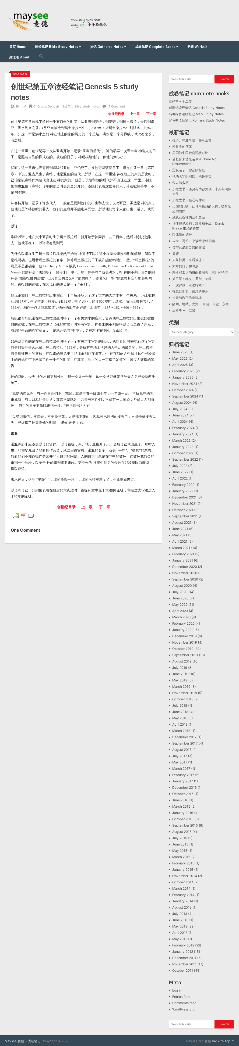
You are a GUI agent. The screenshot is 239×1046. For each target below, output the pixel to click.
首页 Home (17, 46)
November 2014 (184, 876)
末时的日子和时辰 (185, 266)
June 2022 (180, 472)
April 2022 (180, 478)
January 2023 (182, 447)
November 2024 (184, 384)
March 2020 (181, 617)
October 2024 (183, 390)
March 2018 (181, 731)
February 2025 (183, 371)
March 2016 (181, 806)
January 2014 (182, 901)
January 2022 (182, 491)
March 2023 (181, 440)
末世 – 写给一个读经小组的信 (193, 241)
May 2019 (179, 680)
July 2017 (179, 756)
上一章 (135, 113)
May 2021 (179, 535)
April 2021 (179, 541)
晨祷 (175, 253)
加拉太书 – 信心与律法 (188, 200)
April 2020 (180, 611)
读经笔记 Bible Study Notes (56, 46)
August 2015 (182, 832)
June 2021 (180, 529)
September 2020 (185, 579)
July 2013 (179, 914)
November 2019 (184, 642)
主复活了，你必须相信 (188, 170)
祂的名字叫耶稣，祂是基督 (191, 176)
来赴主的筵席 (182, 146)
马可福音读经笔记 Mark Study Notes (196, 114)
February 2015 (183, 863)
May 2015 (179, 851)
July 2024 (179, 409)
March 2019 (181, 686)
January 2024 (182, 434)
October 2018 (182, 699)
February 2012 (183, 945)
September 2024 (185, 396)
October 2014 (182, 882)
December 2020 (184, 567)
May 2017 (179, 762)
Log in (177, 990)
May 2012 (179, 939)
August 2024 (182, 403)
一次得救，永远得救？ (188, 285)
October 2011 (182, 970)
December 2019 (184, 636)
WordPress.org (183, 1009)
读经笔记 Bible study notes (80, 106)
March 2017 (181, 768)
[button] (41, 57)
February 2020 (183, 623)
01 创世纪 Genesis (46, 106)
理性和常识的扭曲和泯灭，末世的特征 (200, 272)
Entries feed (181, 997)
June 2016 (180, 800)
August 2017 (181, 750)
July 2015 (179, 838)
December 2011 (184, 958)
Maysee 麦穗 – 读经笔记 (23, 1041)
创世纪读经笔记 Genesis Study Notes (197, 108)
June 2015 (180, 844)
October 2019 (182, 649)
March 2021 (181, 548)
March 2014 (181, 888)
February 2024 (183, 428)
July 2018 (179, 705)
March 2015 (181, 857)
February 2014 (183, 895)
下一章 (151, 113)
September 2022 (185, 459)
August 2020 (182, 585)
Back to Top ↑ (223, 1041)
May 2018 (179, 718)
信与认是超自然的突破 (188, 247)
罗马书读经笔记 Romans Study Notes (197, 120)
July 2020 (179, 592)
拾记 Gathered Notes (106, 46)
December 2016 (184, 787)
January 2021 (182, 560)
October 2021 (182, 510)
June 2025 (180, 352)
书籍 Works (195, 46)
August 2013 (182, 907)
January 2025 (182, 377)
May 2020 (180, 604)
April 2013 (180, 933)
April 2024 (180, 421)
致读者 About (19, 57)
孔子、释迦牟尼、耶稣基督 (191, 140)
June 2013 (180, 920)
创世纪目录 (116, 113)
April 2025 (180, 365)
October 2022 (182, 453)
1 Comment (117, 106)
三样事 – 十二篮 (180, 101)
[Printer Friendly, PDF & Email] (23, 515)
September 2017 (185, 743)
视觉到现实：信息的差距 (190, 291)
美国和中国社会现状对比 (190, 153)
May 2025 (180, 358)
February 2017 (183, 775)
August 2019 (182, 661)
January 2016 (182, 813)
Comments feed (184, 1003)
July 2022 (179, 466)
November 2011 (184, 964)
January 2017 (182, 781)
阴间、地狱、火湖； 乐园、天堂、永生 (200, 304)
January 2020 (182, 630)
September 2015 (185, 825)
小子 (24, 106)
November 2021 (184, 503)
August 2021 (181, 522)
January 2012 (182, 951)
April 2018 (180, 724)
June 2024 (180, 415)
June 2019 (180, 674)
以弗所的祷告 (182, 234)
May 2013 (179, 926)
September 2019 (185, 655)
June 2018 (180, 712)
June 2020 (180, 598)
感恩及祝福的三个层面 (188, 217)
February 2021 (183, 554)
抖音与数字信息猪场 (187, 298)
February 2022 (183, 485)
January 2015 (182, 869)
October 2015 (182, 819)
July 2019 (179, 668)
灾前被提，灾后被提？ (188, 260)
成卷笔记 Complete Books (155, 46)
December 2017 (184, 737)
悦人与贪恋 (180, 183)
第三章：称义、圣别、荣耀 (191, 279)
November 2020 (184, 573)
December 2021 (184, 497)
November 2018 (184, 693)
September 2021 (185, 516)
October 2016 (182, 794)
